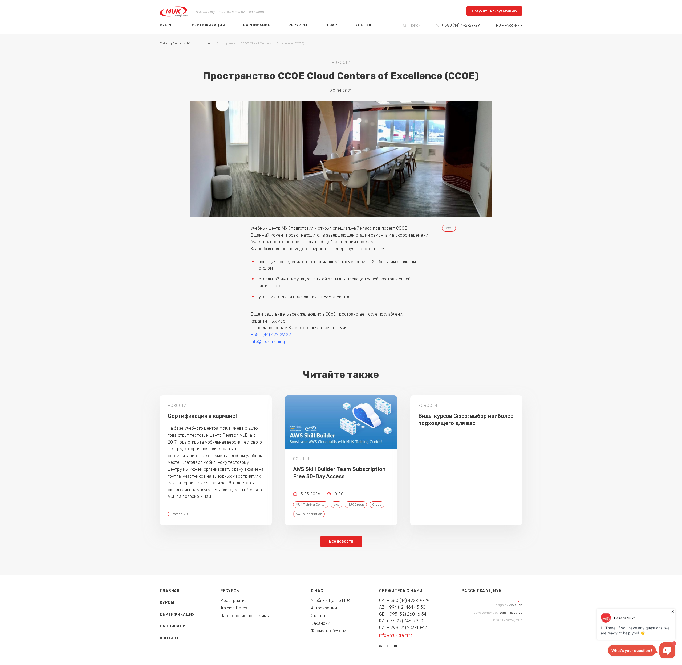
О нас (332, 25)
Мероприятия (233, 600)
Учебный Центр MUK (331, 600)
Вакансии (320, 623)
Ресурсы (298, 25)
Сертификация (208, 25)
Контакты (366, 25)
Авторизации (324, 607)
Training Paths (233, 607)
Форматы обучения (330, 630)
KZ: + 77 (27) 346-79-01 (402, 620)
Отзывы (318, 615)
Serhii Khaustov (510, 612)
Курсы (167, 25)
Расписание (256, 25)
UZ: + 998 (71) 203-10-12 (403, 627)
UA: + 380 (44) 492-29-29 (404, 600)
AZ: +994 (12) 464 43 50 (402, 607)
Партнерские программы (244, 615)
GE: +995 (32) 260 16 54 (402, 614)
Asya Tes (515, 605)
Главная (170, 591)
